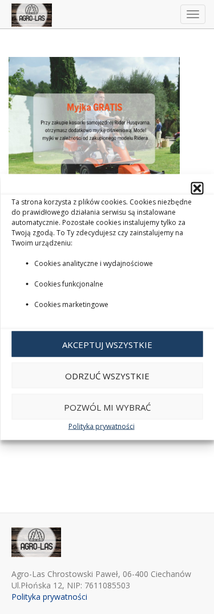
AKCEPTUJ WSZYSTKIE (107, 344)
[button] (197, 188)
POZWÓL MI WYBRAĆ (107, 406)
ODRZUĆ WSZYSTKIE (107, 375)
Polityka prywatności (101, 426)
